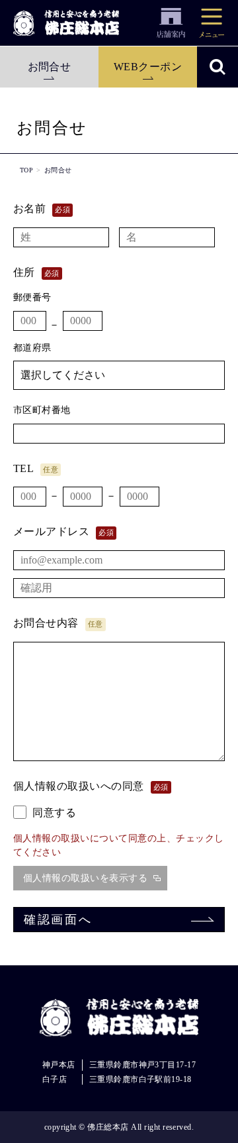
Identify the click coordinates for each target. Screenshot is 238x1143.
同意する (53, 812)
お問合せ (49, 66)
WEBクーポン (148, 66)
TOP (26, 170)
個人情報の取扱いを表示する (85, 878)
